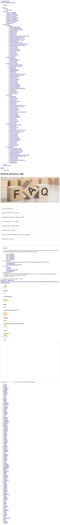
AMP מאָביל (10, 280)
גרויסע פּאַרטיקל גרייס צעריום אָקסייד (17, 111)
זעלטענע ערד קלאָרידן (11, 14)
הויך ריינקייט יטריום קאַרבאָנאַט (16, 40)
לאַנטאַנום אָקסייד (13, 80)
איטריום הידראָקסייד (14, 54)
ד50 (58, 281)
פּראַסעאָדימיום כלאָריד (14, 49)
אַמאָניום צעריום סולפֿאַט (14, 27)
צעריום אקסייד (12, 100)
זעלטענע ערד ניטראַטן (11, 16)
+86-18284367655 (5, 1)
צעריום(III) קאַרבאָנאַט (14, 59)
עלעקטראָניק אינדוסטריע (12, 63)
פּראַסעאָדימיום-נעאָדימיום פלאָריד (17, 88)
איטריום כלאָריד (13, 51)
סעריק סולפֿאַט (12, 58)
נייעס (5, 164)
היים (4, 7)
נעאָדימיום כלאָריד (13, 46)
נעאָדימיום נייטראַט (13, 48)
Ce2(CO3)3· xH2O (5, 281)
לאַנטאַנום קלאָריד (13, 61)
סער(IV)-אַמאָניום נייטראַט (15, 66)
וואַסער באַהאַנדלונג (10, 57)
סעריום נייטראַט (13, 32)
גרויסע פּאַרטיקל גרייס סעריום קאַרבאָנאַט (18, 44)
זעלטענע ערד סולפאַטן (11, 19)
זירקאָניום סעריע (10, 23)
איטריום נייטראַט (13, 55)
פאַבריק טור (9, 10)
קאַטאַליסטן (9, 25)
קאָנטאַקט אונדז (7, 165)
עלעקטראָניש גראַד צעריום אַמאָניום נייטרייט (19, 155)
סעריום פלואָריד (12, 68)
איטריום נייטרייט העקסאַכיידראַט (17, 281)
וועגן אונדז (6, 8)
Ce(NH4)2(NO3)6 (5, 282)
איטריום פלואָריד (13, 53)
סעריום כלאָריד (12, 126)
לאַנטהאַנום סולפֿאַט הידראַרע (16, 42)
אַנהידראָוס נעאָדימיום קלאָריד (16, 151)
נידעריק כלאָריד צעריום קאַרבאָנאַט (17, 45)
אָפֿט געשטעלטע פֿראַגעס (12, 270)
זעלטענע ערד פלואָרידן (11, 21)
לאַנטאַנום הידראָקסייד (14, 79)
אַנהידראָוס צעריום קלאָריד (15, 28)
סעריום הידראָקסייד (13, 98)
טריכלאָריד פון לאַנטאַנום (50, 281)
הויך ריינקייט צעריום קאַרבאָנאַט (16, 37)
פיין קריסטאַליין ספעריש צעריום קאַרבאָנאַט (19, 36)
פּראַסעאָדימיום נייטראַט (14, 50)
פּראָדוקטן (6, 11)
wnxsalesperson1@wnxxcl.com (8, 2)
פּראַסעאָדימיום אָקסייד (14, 87)
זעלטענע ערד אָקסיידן (11, 12)
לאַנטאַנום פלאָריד (13, 78)
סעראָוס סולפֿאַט (13, 33)
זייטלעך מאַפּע (4, 280)
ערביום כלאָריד (12, 34)
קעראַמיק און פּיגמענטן (11, 123)
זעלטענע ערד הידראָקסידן (12, 17)
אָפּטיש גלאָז (9, 95)
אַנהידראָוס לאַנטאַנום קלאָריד (16, 29)
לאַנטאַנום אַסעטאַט (13, 41)
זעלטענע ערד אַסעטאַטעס (12, 20)
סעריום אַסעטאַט (13, 31)
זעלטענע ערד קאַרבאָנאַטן (12, 15)
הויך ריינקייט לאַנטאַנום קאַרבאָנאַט (17, 38)
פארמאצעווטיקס (10, 147)
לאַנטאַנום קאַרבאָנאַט (14, 76)
